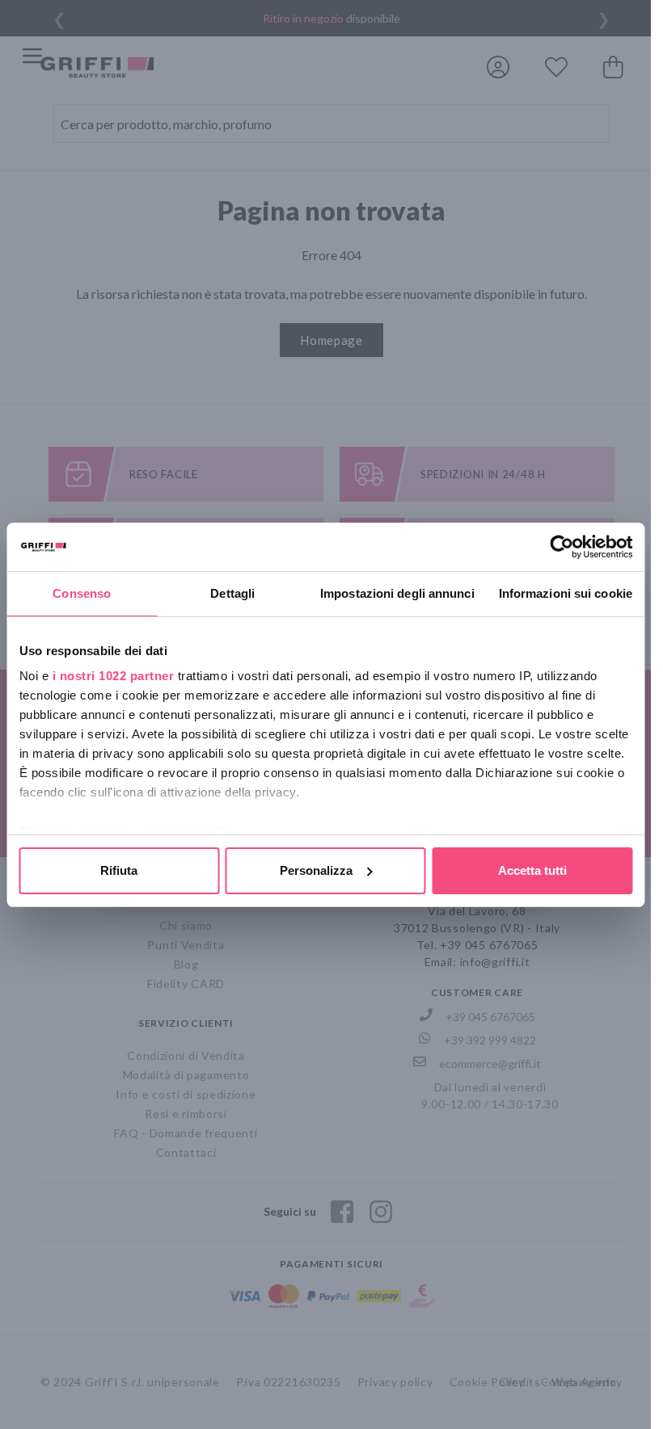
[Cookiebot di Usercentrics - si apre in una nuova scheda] (561, 547)
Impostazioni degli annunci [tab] (397, 593)
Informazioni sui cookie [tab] (565, 593)
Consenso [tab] (82, 593)
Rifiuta (118, 870)
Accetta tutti (532, 870)
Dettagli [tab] (232, 593)
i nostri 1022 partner (113, 676)
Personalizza (316, 870)
